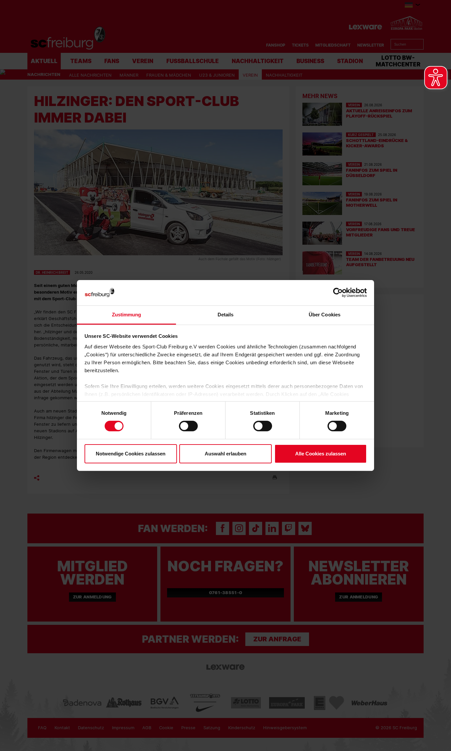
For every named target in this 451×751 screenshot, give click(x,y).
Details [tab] (226, 314)
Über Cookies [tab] (324, 314)
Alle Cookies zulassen (320, 453)
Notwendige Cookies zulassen (130, 453)
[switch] (188, 426)
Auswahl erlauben (225, 453)
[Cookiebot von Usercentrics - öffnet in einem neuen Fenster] (338, 293)
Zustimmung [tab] (126, 314)
